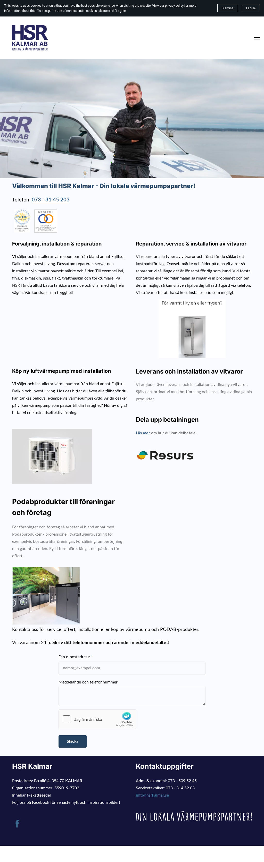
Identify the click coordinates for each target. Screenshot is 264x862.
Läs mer (143, 433)
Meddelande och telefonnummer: (89, 682)
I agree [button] (250, 8)
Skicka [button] (72, 741)
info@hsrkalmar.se (152, 795)
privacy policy (174, 5)
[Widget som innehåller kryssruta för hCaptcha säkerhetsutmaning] (97, 719)
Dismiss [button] (228, 8)
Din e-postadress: (74, 657)
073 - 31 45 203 (51, 199)
